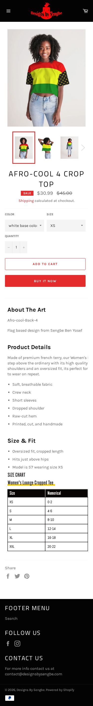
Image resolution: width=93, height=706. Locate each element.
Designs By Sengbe (31, 690)
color (9, 214)
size (50, 214)
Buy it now (45, 281)
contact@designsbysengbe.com (33, 674)
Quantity (12, 236)
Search (11, 618)
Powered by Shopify (60, 690)
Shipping (26, 200)
